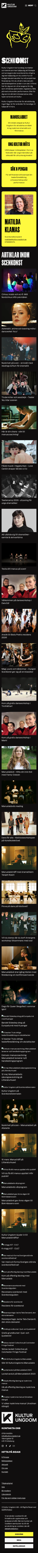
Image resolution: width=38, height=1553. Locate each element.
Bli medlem (6, 1491)
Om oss (5, 1468)
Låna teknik (6, 1494)
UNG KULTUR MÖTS (19, 144)
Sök (3, 1487)
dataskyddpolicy (11, 1529)
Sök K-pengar (19, 169)
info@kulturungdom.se (11, 1436)
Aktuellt (5, 1465)
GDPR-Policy (7, 1510)
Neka (19, 1540)
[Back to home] (9, 5)
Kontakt (5, 1472)
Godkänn (19, 1534)
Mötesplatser (7, 1461)
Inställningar (19, 1546)
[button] (29, 5)
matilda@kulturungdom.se (15, 239)
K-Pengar (5, 1457)
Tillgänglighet (7, 1483)
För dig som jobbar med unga (13, 1498)
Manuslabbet (19, 117)
